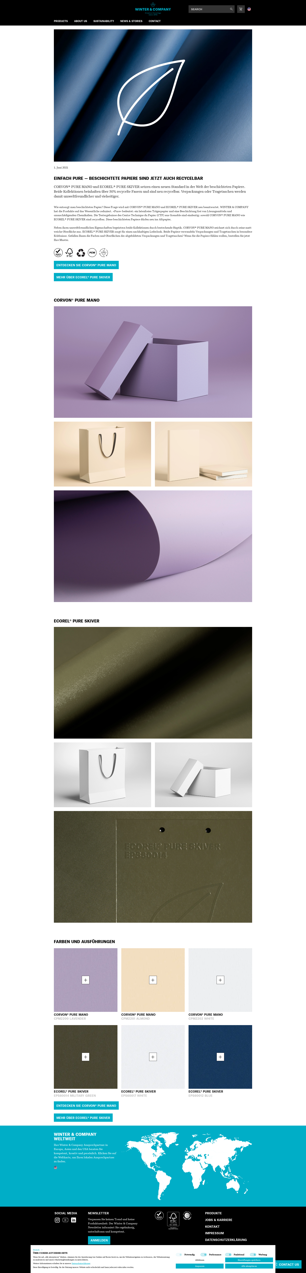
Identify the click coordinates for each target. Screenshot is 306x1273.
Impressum (214, 1233)
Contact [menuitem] (155, 20)
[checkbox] (179, 1254)
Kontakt (212, 1226)
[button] (38, 1250)
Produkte (213, 1213)
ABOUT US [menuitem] (80, 20)
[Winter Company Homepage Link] (153, 9)
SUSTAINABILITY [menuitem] (103, 20)
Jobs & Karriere (218, 1220)
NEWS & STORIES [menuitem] (131, 20)
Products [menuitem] (61, 20)
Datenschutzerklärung (226, 1240)
